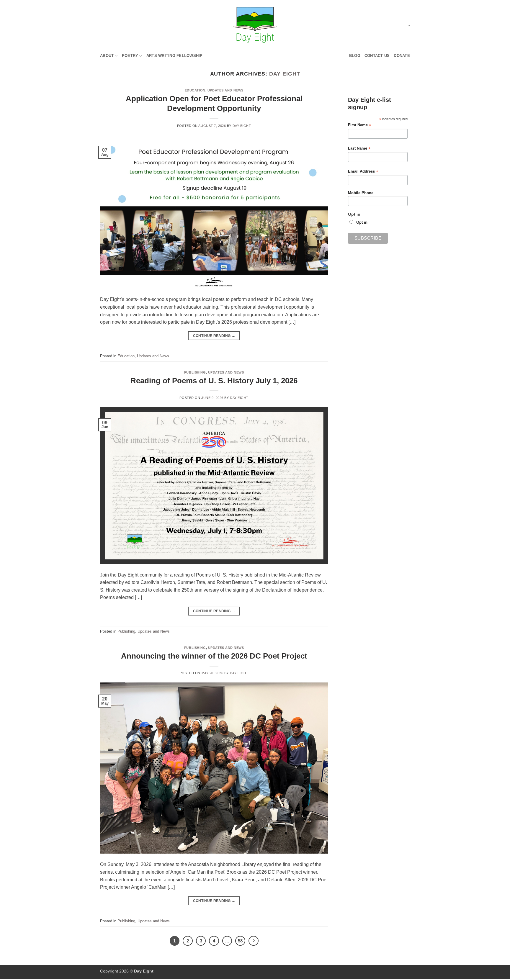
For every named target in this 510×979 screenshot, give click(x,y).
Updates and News (225, 90)
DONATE (402, 55)
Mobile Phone (360, 193)
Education (195, 90)
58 (240, 940)
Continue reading (214, 336)
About (107, 55)
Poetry (130, 55)
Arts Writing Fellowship (174, 55)
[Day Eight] (255, 25)
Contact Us (377, 55)
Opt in (361, 222)
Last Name (359, 148)
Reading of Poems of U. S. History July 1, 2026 (214, 380)
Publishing (195, 372)
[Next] (254, 941)
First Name (359, 125)
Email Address (363, 171)
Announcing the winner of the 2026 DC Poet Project (214, 656)
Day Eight (284, 74)
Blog (354, 55)
